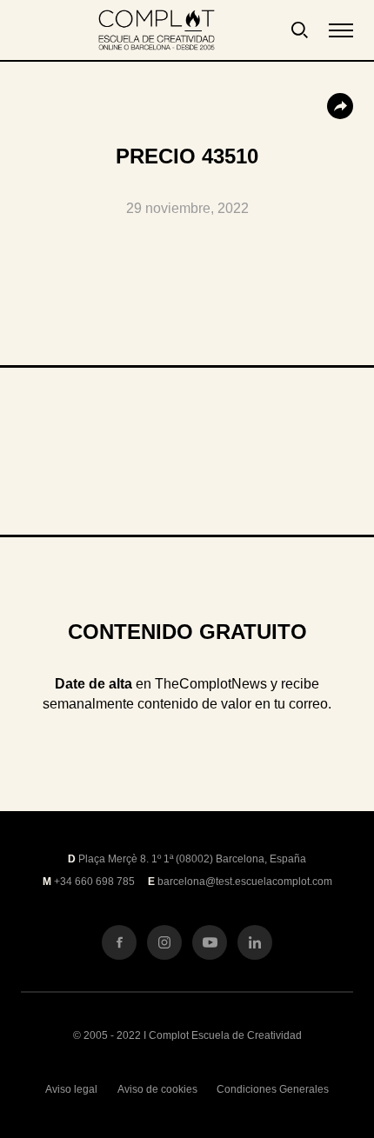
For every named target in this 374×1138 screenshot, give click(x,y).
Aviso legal (71, 1089)
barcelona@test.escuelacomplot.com (244, 881)
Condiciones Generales (273, 1089)
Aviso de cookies (157, 1089)
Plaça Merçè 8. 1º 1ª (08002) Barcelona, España (192, 859)
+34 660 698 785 (94, 881)
